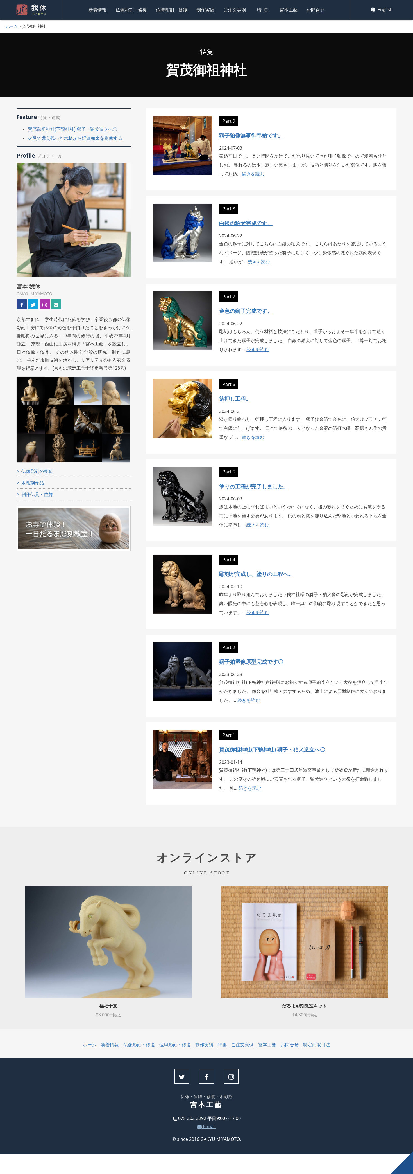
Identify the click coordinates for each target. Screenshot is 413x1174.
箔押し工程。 (235, 398)
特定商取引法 (316, 1044)
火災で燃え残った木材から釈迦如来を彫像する (75, 138)
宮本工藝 (289, 10)
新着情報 (97, 10)
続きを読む (253, 174)
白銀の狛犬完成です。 (246, 222)
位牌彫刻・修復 (171, 10)
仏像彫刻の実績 (37, 471)
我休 (39, 9)
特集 (264, 10)
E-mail (209, 1126)
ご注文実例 (234, 10)
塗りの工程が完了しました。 (254, 486)
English (384, 9)
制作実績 (205, 10)
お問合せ (315, 10)
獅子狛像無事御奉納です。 (251, 135)
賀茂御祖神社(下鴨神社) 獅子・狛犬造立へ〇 (72, 129)
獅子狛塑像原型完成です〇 (251, 661)
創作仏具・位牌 (37, 494)
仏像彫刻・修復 (131, 10)
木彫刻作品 (32, 483)
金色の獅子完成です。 (246, 310)
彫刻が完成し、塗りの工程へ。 (256, 573)
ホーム (12, 26)
